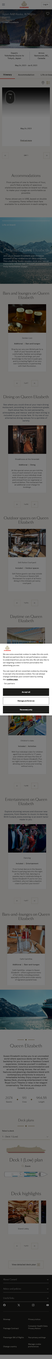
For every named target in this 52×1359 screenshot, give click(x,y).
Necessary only (26, 710)
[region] (26, 679)
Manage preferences (26, 701)
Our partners (9, 684)
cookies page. (12, 679)
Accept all (26, 692)
